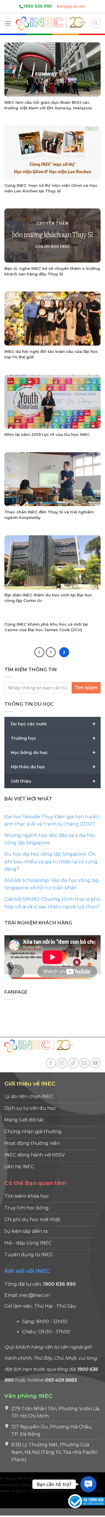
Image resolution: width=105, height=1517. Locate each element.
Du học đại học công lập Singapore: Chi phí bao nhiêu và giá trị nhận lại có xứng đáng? (50, 861)
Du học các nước (53, 723)
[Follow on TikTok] (73, 1063)
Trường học (53, 738)
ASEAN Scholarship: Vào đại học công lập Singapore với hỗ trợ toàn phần (51, 884)
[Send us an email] (84, 1063)
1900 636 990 (37, 6)
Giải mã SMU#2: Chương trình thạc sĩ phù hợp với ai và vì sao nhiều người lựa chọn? (52, 902)
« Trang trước (39, 652)
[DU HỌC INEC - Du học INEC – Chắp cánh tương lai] (51, 23)
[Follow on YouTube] (95, 1063)
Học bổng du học (53, 752)
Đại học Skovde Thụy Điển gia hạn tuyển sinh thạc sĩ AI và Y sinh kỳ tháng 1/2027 (51, 820)
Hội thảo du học (53, 766)
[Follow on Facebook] (51, 1063)
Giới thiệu (53, 781)
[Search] (95, 23)
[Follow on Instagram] (62, 1063)
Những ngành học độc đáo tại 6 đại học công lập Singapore (50, 839)
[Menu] (7, 23)
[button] (88, 1484)
